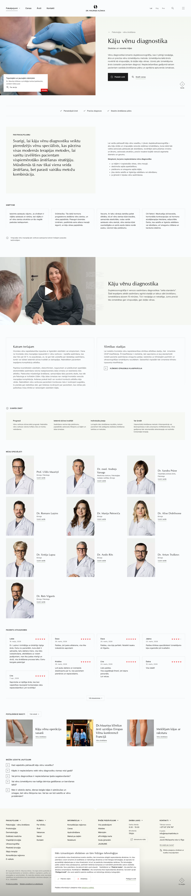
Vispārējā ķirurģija (13, 840)
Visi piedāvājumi (105, 825)
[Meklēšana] (172, 8)
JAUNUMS (102, 844)
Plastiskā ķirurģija (13, 847)
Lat (151, 8)
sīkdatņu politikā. (88, 887)
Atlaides (101, 828)
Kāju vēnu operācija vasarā (48, 731)
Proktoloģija (11, 828)
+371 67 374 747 (167, 827)
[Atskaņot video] (48, 291)
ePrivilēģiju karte (105, 836)
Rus (163, 8)
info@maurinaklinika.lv (169, 833)
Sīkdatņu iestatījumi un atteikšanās (31, 884)
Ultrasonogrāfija (12, 844)
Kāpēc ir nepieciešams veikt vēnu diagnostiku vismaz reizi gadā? (42, 770)
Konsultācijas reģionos (15, 855)
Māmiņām (102, 832)
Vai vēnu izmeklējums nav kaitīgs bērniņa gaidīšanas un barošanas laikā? (42, 783)
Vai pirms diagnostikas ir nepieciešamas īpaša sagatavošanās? (41, 776)
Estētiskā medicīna (13, 836)
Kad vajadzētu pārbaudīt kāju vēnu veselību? (32, 765)
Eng (157, 8)
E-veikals (10, 859)
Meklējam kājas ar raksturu (168, 731)
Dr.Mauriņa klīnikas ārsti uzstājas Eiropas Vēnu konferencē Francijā (109, 731)
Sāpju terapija (11, 851)
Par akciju (13, 87)
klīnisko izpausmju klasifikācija (126, 368)
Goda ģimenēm (104, 840)
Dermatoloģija (12, 832)
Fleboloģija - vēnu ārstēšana (123, 32)
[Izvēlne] (183, 8)
